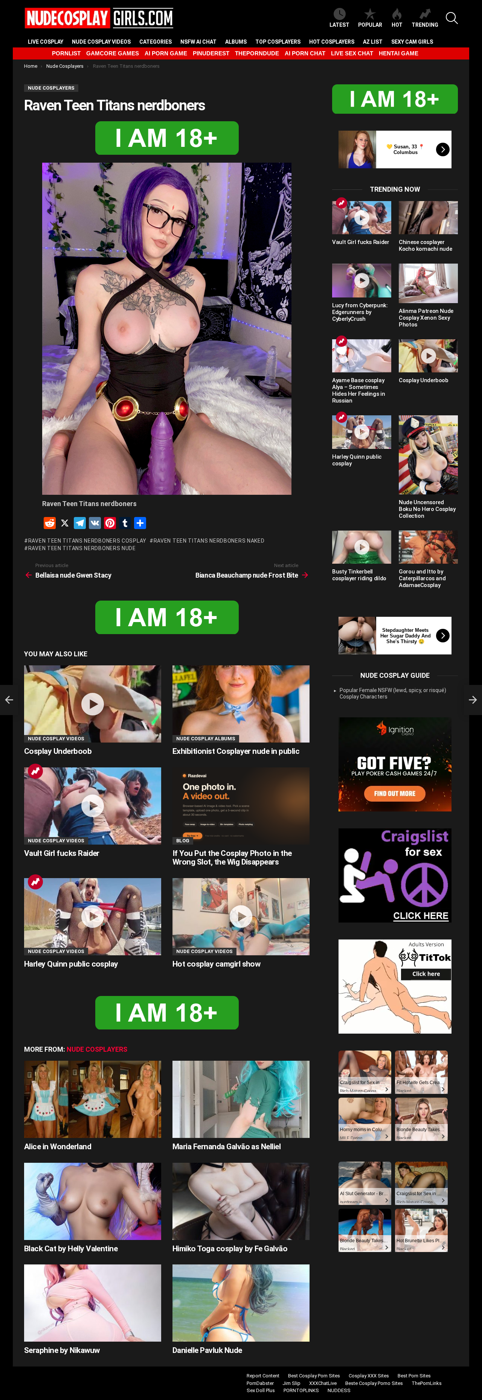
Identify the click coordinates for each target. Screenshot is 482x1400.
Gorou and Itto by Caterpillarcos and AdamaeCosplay (422, 578)
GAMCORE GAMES (112, 53)
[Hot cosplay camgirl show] (241, 916)
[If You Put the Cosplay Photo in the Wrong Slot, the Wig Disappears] (241, 806)
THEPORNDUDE (257, 53)
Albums (236, 42)
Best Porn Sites (414, 1376)
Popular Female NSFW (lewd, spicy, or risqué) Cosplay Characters (393, 693)
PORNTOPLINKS (301, 1390)
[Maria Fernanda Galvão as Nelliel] (241, 1099)
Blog (182, 840)
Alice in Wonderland (57, 1146)
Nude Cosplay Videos (101, 42)
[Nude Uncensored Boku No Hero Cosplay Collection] (428, 454)
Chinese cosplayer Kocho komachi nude (425, 245)
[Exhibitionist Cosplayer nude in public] (241, 704)
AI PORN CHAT (305, 53)
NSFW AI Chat (198, 42)
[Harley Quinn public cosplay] (92, 916)
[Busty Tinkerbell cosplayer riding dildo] (361, 547)
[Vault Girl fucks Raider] (92, 806)
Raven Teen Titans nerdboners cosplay (87, 541)
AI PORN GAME (166, 53)
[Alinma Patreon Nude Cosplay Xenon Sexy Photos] (428, 283)
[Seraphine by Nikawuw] (92, 1303)
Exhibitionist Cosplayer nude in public (235, 751)
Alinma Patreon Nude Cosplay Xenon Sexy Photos (426, 318)
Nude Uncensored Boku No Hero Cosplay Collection (427, 509)
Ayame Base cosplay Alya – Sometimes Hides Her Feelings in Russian (358, 390)
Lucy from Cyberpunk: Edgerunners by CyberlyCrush (360, 312)
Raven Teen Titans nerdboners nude (82, 548)
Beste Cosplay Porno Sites (374, 1383)
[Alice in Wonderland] (92, 1099)
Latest (339, 25)
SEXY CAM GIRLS (412, 42)
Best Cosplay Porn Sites (314, 1376)
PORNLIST (66, 53)
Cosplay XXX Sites (369, 1376)
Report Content (263, 1376)
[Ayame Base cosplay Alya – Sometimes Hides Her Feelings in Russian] (361, 355)
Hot (397, 25)
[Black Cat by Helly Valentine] (92, 1201)
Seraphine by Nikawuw (62, 1350)
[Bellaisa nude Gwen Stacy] (9, 700)
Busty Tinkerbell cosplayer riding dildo (359, 575)
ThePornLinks (427, 1383)
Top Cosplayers (277, 42)
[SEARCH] (452, 18)
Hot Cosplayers (331, 42)
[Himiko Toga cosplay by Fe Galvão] (241, 1201)
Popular (370, 25)
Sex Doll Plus (261, 1390)
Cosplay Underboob (58, 751)
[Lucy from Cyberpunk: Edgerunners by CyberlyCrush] (361, 280)
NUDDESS (339, 1390)
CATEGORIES (155, 42)
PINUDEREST (211, 53)
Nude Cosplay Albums (205, 738)
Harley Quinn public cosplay (71, 963)
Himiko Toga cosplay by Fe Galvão (229, 1248)
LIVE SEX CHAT (352, 53)
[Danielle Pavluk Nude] (241, 1303)
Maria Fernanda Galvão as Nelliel (226, 1146)
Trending (425, 25)
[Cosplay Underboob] (92, 704)
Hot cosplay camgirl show (216, 963)
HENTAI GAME (398, 53)
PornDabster (260, 1383)
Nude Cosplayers (97, 1049)
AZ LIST (373, 42)
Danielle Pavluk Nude (207, 1350)
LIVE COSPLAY (45, 42)
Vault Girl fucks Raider (61, 853)
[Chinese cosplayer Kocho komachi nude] (428, 217)
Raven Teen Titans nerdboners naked (209, 541)
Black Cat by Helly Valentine (70, 1248)
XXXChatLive (323, 1383)
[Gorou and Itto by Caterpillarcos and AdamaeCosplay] (428, 547)
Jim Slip (291, 1383)
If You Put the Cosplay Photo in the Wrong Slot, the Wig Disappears (232, 858)
